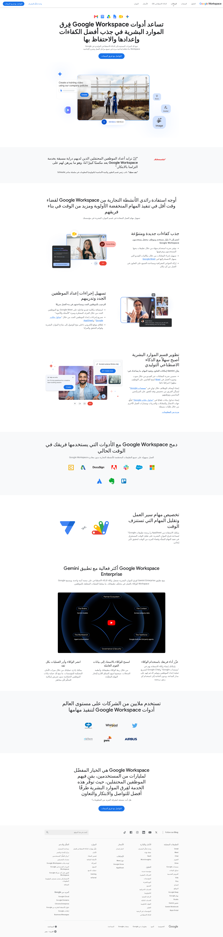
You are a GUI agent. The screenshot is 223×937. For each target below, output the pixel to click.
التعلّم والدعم (64, 844)
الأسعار (145, 4)
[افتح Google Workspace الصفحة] (211, 3)
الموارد (136, 4)
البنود (152, 927)
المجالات (174, 4)
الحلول (193, 4)
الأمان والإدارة (145, 844)
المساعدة (111, 927)
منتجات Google (123, 927)
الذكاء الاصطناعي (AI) (159, 4)
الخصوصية (161, 927)
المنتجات (184, 4)
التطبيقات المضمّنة (171, 844)
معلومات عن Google (140, 927)
